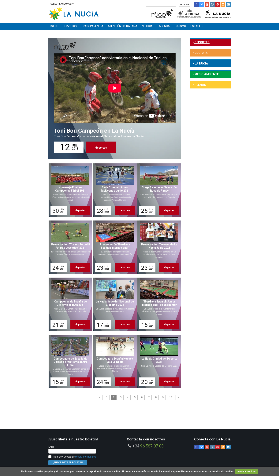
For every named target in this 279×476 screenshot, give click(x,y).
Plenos (200, 85)
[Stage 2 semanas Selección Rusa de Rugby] (158, 190)
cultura (201, 53)
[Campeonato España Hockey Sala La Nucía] (113, 361)
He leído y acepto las (74, 456)
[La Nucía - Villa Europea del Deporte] (218, 13)
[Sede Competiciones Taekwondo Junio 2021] (113, 190)
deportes (101, 147)
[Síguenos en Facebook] (196, 4)
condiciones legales (85, 456)
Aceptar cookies (246, 471)
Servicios (70, 26)
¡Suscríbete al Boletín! (68, 462)
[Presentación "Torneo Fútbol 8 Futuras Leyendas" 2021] (69, 247)
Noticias (148, 26)
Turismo (180, 26)
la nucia (201, 63)
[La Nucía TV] (161, 13)
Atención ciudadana (122, 26)
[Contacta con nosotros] (228, 4)
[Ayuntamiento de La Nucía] (73, 13)
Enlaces (197, 26)
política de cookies (223, 471)
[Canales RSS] (223, 4)
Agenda (164, 26)
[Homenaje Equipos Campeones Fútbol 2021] (69, 190)
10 (170, 397)
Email (51, 447)
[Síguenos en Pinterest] (217, 4)
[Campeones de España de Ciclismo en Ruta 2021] (69, 304)
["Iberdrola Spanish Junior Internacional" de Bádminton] (158, 304)
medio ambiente (206, 74)
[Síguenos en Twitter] (201, 4)
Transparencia (92, 26)
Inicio (54, 26)
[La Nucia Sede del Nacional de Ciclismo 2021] (113, 304)
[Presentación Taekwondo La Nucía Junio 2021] (158, 247)
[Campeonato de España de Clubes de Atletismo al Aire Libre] (69, 361)
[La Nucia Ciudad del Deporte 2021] (158, 361)
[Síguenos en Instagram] (212, 4)
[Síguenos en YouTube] (207, 4)
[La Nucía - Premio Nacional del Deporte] (189, 13)
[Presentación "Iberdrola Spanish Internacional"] (113, 247)
